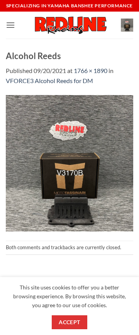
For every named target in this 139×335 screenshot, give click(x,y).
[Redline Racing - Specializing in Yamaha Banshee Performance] (69, 25)
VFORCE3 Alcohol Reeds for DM (49, 80)
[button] (10, 24)
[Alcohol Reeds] (69, 162)
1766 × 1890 (90, 70)
